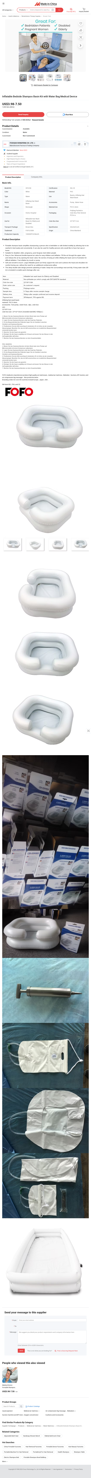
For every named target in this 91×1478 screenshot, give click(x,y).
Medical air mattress (31, 1411)
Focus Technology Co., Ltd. (31, 1469)
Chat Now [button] (69, 115)
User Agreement (58, 1469)
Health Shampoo (63, 1452)
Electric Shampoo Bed (11, 1457)
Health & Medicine (13, 16)
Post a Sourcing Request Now (66, 1351)
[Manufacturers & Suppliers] (45, 4)
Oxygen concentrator (31, 1415)
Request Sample (38, 120)
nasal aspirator (7, 1411)
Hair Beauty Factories (75, 1447)
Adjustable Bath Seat (11, 1436)
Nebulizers (70, 1411)
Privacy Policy (78, 1469)
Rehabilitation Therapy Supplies (31, 16)
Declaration (68, 1469)
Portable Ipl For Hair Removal (43, 1452)
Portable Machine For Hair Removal (16, 1452)
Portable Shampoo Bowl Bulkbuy (35, 1457)
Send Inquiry (23, 114)
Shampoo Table (79, 1452)
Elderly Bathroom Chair (52, 1436)
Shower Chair (47, 16)
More (4, 1461)
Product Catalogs (33, 1406)
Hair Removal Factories (34, 1447)
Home (4, 16)
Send (21, 1351)
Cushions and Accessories (54, 1415)
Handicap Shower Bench (31, 1436)
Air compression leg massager (56, 1411)
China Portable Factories (12, 1447)
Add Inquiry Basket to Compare (46, 85)
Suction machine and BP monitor (13, 1415)
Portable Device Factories (55, 1447)
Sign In (5, 167)
